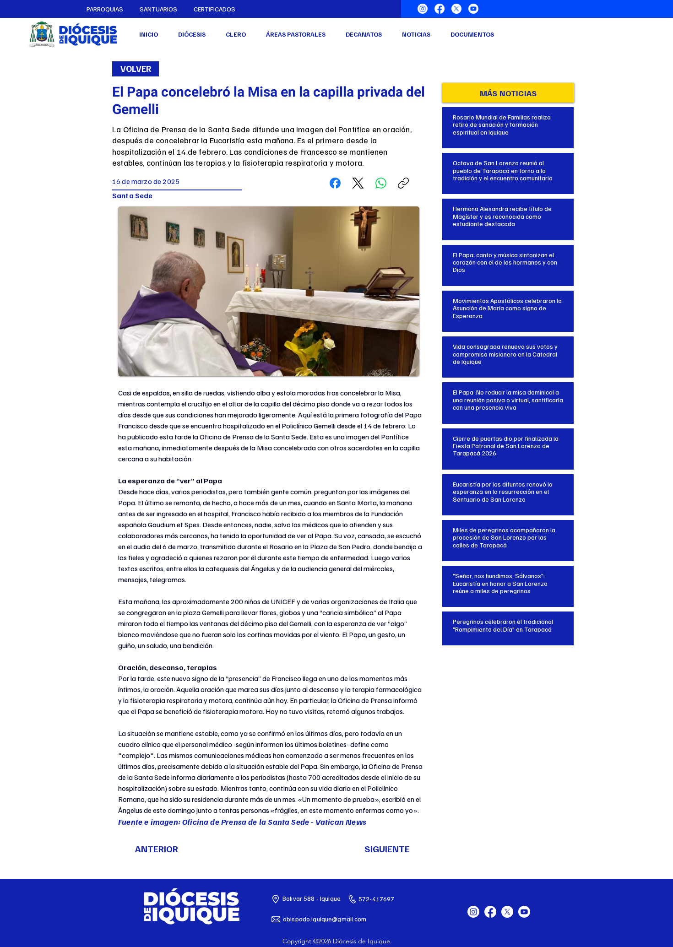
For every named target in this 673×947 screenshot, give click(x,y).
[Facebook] (439, 9)
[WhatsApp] (380, 183)
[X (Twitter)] (358, 183)
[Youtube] (473, 9)
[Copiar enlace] (403, 183)
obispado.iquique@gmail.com (325, 919)
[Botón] (508, 122)
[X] (456, 9)
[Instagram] (423, 9)
